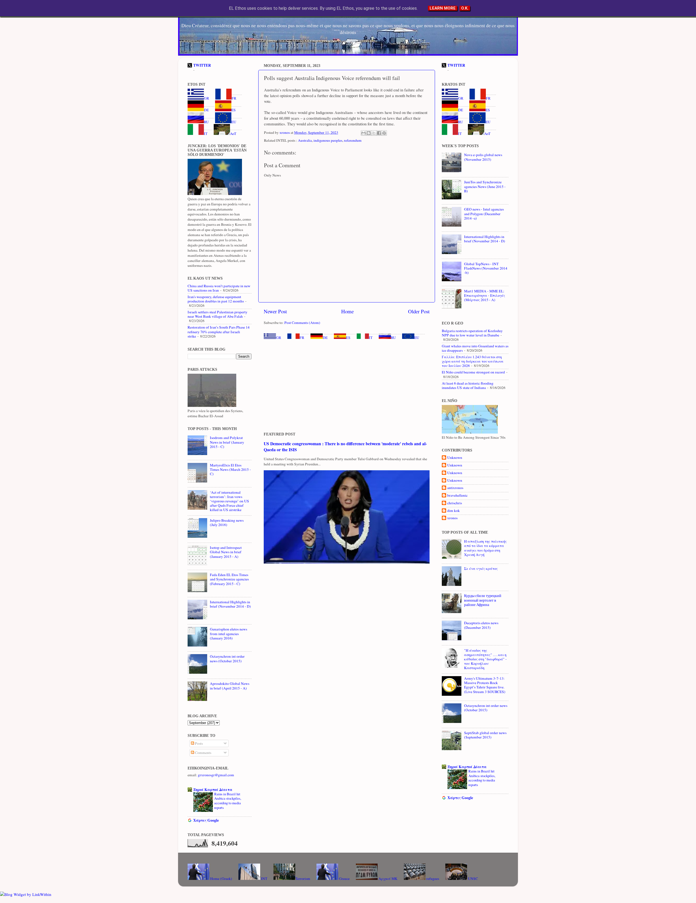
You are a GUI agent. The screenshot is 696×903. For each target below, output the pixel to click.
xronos (452, 518)
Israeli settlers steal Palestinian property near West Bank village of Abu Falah (217, 314)
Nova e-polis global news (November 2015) (483, 157)
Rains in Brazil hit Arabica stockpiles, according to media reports (227, 800)
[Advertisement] (347, 386)
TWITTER (202, 65)
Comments (202, 752)
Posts (198, 743)
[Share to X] (374, 133)
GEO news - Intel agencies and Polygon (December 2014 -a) (484, 213)
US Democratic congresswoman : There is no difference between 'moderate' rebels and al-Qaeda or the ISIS (345, 446)
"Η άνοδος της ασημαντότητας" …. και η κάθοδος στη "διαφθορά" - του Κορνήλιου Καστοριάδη (485, 659)
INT (263, 878)
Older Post (419, 311)
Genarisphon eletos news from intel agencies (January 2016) (228, 633)
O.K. (464, 8)
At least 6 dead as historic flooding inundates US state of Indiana (467, 385)
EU (416, 337)
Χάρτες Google (206, 820)
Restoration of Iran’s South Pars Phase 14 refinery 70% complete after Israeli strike (219, 331)
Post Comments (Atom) (302, 322)
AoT (233, 133)
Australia (305, 140)
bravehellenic (457, 495)
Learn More (443, 8)
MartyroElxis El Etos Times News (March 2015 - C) (230, 469)
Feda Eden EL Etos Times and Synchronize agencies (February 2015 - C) (229, 579)
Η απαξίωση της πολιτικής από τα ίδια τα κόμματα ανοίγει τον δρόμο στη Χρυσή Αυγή (485, 548)
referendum (353, 140)
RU (393, 337)
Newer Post (275, 311)
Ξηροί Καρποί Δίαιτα (212, 789)
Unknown (454, 457)
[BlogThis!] (368, 133)
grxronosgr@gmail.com (216, 774)
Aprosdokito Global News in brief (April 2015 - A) (229, 685)
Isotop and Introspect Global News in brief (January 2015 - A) (226, 552)
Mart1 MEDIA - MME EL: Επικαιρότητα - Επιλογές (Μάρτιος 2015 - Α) (484, 295)
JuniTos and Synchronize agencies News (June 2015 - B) (485, 186)
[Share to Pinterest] (384, 133)
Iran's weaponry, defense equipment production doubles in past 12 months (216, 299)
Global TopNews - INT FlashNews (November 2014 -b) (485, 268)
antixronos (455, 487)
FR (302, 337)
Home (347, 311)
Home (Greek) (220, 878)
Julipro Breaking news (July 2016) (227, 522)
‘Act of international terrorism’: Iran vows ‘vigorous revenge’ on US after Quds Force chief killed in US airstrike (229, 501)
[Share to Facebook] (379, 133)
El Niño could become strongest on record (473, 372)
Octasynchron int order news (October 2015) (227, 658)
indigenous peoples (327, 140)
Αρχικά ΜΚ (387, 878)
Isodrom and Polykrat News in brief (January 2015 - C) (227, 442)
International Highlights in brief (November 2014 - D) (230, 604)
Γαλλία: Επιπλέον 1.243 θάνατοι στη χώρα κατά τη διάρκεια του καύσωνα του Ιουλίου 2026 (473, 361)
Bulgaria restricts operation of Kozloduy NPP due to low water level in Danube (472, 333)
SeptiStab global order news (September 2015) (485, 735)
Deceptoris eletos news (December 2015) (481, 625)
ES (348, 337)
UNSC (472, 878)
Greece (344, 878)
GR (278, 337)
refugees (432, 878)
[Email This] (363, 133)
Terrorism (302, 878)
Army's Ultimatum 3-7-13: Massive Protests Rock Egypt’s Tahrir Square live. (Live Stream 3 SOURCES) (484, 685)
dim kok (453, 510)
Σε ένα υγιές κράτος (481, 568)
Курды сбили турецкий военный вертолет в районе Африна (482, 600)
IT (370, 337)
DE (325, 337)
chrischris (454, 503)
